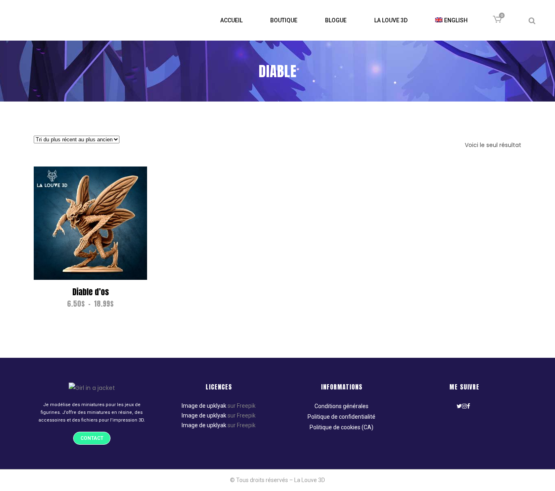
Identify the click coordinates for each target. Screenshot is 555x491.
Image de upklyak (204, 405)
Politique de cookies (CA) (341, 427)
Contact (91, 438)
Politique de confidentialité (341, 416)
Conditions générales (341, 406)
